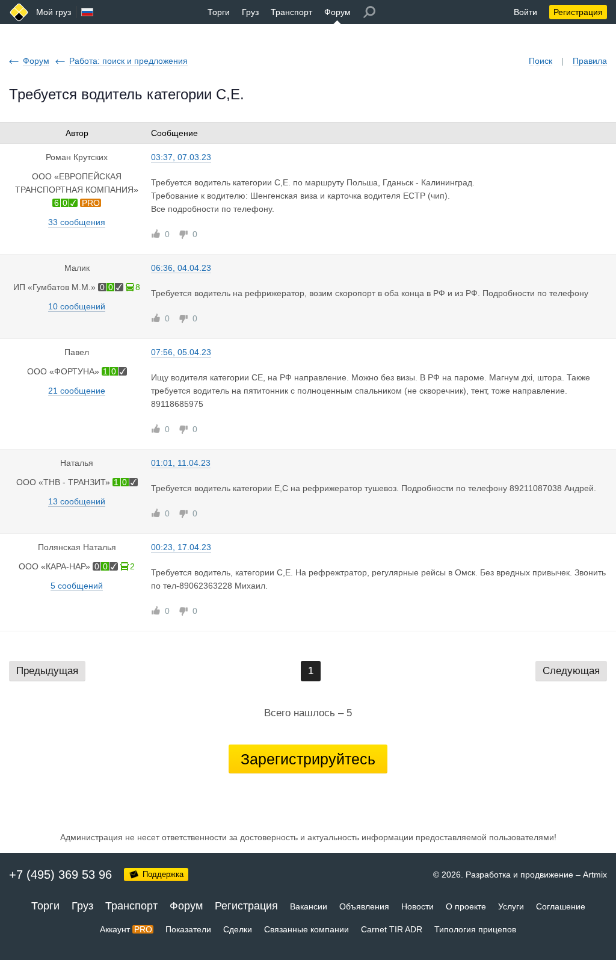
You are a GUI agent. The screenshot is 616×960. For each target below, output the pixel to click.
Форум (337, 12)
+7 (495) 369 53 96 (60, 874)
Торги (219, 12)
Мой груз (53, 12)
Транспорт (291, 12)
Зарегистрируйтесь (308, 759)
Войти (525, 12)
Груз (250, 12)
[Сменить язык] (87, 12)
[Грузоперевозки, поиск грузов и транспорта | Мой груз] (19, 12)
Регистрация (578, 12)
